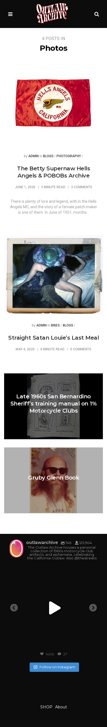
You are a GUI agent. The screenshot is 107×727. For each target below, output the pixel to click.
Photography (69, 156)
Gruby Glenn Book (53, 477)
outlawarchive (52, 571)
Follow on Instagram (57, 667)
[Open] (53, 607)
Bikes (55, 325)
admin (33, 156)
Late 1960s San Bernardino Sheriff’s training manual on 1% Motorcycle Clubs (53, 403)
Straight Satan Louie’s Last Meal (53, 337)
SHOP (46, 707)
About (61, 707)
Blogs (48, 156)
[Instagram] (89, 643)
